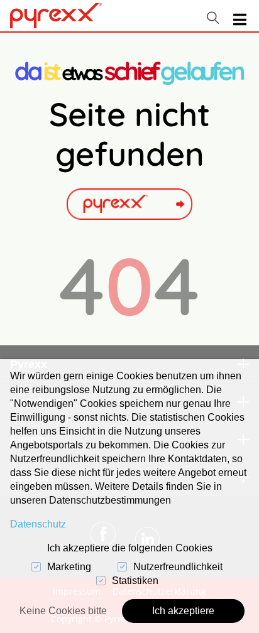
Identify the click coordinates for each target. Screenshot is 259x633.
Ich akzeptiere (183, 610)
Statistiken (135, 580)
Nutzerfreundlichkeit (178, 566)
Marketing (69, 566)
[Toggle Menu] (240, 20)
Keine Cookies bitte (63, 610)
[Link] (56, 15)
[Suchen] (213, 17)
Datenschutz (38, 524)
